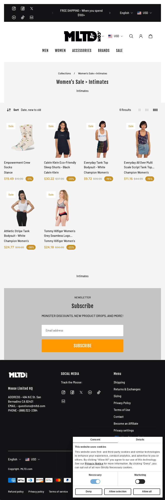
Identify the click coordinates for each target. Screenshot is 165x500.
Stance (8, 172)
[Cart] (150, 36)
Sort (27, 110)
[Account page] (141, 36)
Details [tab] (140, 439)
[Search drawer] (131, 36)
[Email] (31, 17)
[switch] (140, 481)
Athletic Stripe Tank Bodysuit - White (17, 233)
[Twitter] (31, 8)
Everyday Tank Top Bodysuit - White (96, 165)
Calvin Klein (51, 172)
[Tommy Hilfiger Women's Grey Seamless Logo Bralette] (62, 207)
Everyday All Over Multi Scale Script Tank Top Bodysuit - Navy (138, 165)
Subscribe (82, 345)
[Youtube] (13, 17)
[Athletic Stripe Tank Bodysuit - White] (22, 207)
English (12, 459)
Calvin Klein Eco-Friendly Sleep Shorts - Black (60, 165)
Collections (64, 73)
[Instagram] (13, 8)
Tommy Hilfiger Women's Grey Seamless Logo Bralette (59, 233)
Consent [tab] (95, 439)
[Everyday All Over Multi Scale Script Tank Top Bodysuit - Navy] (142, 139)
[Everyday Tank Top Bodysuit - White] (102, 139)
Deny (89, 491)
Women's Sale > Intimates (92, 73)
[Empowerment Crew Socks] (22, 139)
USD (33, 459)
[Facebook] (22, 8)
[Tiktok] (22, 17)
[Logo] (82, 36)
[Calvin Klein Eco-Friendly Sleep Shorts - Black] (62, 139)
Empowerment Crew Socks (17, 165)
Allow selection (117, 491)
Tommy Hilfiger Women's (59, 241)
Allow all (147, 491)
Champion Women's (96, 172)
